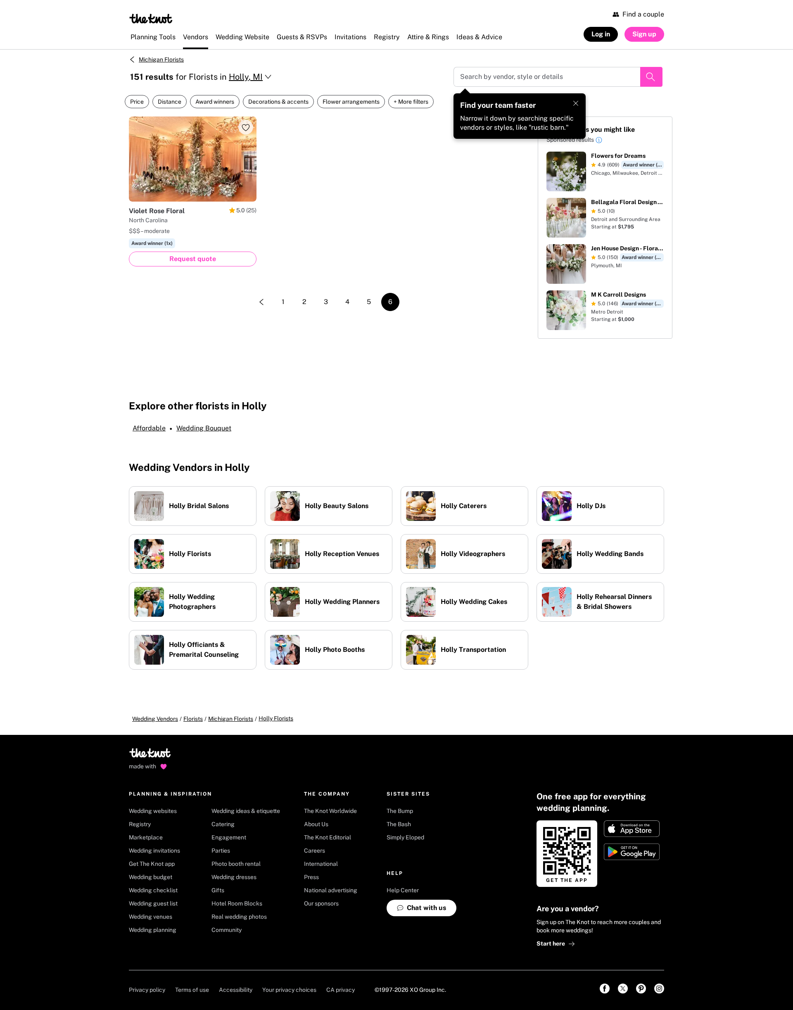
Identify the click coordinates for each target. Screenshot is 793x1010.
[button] (599, 141)
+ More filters (411, 101)
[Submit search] (651, 77)
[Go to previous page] (261, 302)
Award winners (214, 101)
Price (137, 101)
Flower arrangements (351, 101)
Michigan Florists (161, 59)
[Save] (245, 127)
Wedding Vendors (155, 718)
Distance (169, 101)
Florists (193, 718)
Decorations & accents (278, 101)
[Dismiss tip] (575, 103)
